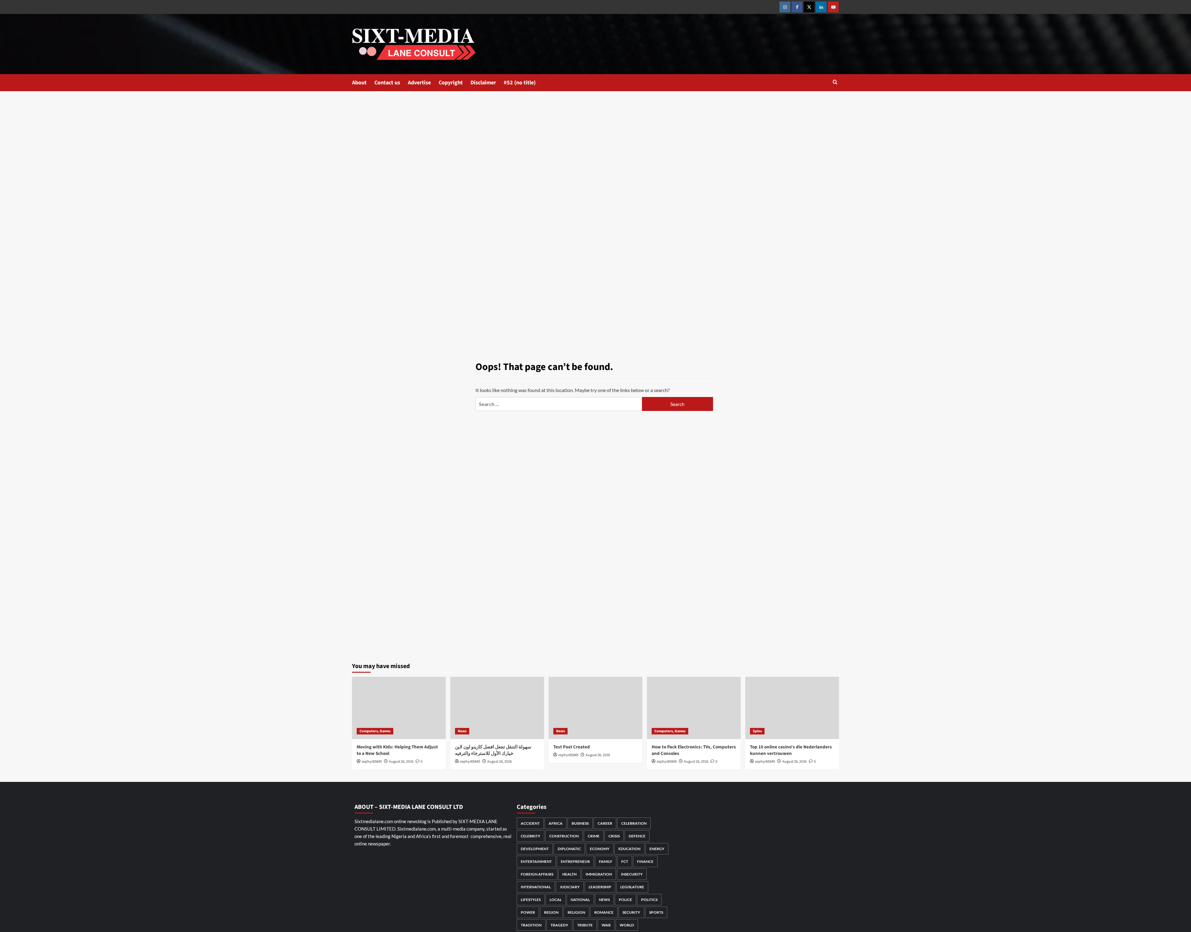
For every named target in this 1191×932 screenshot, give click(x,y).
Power (528, 912)
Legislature (632, 887)
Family (605, 861)
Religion (576, 912)
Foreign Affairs (537, 874)
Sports (656, 912)
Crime (594, 836)
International (536, 887)
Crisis (614, 836)
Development (535, 848)
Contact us (387, 83)
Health (569, 874)
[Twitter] (809, 7)
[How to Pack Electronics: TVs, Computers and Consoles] (694, 708)
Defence (637, 836)
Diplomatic (569, 848)
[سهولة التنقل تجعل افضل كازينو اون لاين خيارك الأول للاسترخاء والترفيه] (497, 708)
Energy (656, 848)
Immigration (599, 874)
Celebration (634, 823)
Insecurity (632, 874)
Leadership (600, 887)
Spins (757, 731)
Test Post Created (571, 747)
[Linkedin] (821, 7)
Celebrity (530, 836)
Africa (556, 823)
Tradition (531, 925)
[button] (835, 82)
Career (605, 823)
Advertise (419, 83)
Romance (603, 912)
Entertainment (536, 861)
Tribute (585, 925)
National (580, 899)
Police (625, 899)
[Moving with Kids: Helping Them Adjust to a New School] (399, 708)
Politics (649, 899)
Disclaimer (483, 83)
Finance (645, 861)
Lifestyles (531, 899)
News (462, 731)
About (359, 83)
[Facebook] (797, 7)
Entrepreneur (575, 861)
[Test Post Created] (595, 708)
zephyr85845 (372, 761)
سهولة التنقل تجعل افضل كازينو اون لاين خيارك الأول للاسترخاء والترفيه (493, 750)
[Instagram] (784, 7)
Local (556, 899)
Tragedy (559, 925)
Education (629, 848)
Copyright (451, 83)
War (606, 925)
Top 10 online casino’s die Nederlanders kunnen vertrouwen (791, 750)
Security (631, 912)
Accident (530, 823)
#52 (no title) (520, 83)
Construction (564, 836)
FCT (624, 861)
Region (551, 912)
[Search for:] (558, 404)
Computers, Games (374, 731)
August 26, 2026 (401, 761)
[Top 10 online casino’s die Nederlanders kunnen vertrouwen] (792, 708)
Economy (599, 848)
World (627, 925)
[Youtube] (833, 7)
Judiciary (570, 887)
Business (580, 823)
